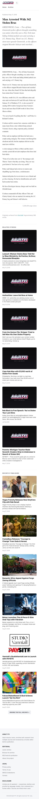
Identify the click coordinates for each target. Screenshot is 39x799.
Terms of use (6, 770)
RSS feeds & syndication (10, 755)
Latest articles (6, 750)
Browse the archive (8, 752)
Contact (4, 775)
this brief (20, 215)
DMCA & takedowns (8, 772)
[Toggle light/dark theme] (17, 2)
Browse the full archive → (19, 712)
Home (4, 7)
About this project (8, 758)
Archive (10, 7)
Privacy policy (6, 767)
